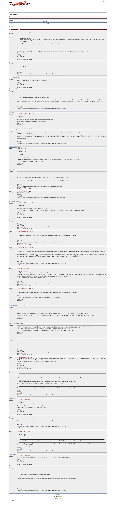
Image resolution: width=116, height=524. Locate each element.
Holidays (10, 112)
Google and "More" (11, 454)
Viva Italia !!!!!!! (11, 218)
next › (64, 494)
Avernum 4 (15, 60)
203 (19, 59)
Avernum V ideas (11, 60)
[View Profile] (29, 32)
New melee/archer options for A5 (13, 201)
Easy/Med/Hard (11, 338)
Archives (103, 1)
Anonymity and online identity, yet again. (14, 323)
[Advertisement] (25, 8)
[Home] (20, 3)
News (105, 1)
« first (49, 494)
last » (66, 494)
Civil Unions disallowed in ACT (13, 77)
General (19, 77)
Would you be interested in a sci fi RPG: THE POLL (16, 305)
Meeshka (10, 32)
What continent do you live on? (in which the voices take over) (17, 465)
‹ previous (52, 494)
